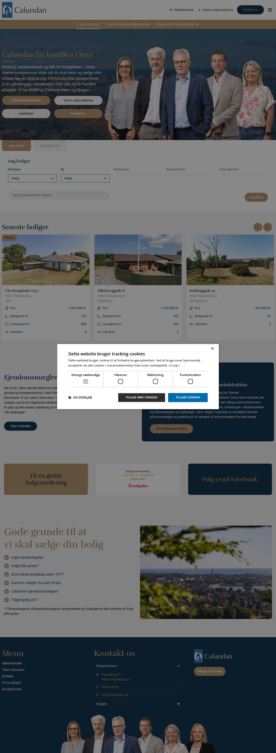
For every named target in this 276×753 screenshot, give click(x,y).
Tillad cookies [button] (188, 397)
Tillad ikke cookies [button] (142, 397)
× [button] (212, 348)
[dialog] (138, 376)
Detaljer (174, 365)
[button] (80, 397)
